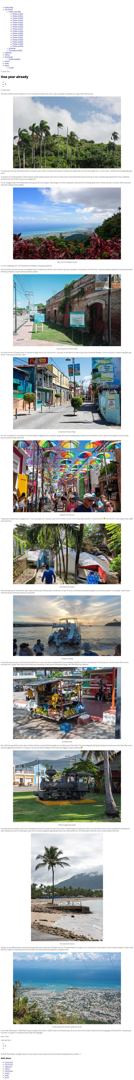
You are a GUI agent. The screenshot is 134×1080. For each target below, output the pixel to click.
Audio (7, 63)
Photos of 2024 (18, 44)
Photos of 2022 (18, 40)
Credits (11, 68)
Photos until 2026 (15, 12)
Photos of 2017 (18, 29)
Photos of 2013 (18, 20)
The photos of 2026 (15, 50)
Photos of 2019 (18, 33)
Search (7, 61)
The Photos (9, 9)
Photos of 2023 (18, 42)
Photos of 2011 (18, 16)
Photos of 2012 (18, 18)
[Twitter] (5, 84)
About (7, 65)
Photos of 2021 (18, 37)
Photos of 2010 (18, 14)
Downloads (9, 57)
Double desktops (14, 59)
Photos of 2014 (18, 22)
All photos (12, 48)
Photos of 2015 (18, 25)
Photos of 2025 (18, 46)
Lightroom (8, 53)
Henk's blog (9, 7)
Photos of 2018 (18, 31)
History (7, 55)
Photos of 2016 (18, 27)
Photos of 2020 (18, 35)
